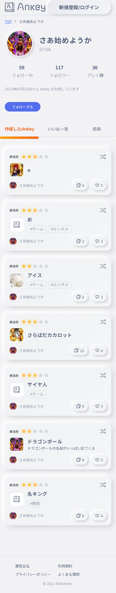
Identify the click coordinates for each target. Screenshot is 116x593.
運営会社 (22, 565)
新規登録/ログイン (79, 7)
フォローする (22, 106)
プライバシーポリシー (33, 574)
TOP (8, 21)
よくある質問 (68, 574)
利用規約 (65, 565)
